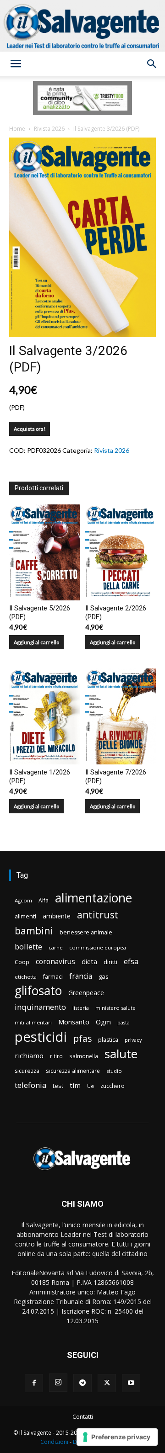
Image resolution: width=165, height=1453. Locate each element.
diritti (110, 962)
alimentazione (93, 897)
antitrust (98, 914)
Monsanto (73, 1022)
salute (121, 1054)
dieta (89, 961)
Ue (90, 1085)
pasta (123, 1022)
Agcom (23, 900)
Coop (22, 962)
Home (17, 129)
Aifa (43, 900)
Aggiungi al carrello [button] (36, 642)
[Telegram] (82, 1383)
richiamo (29, 1055)
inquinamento (40, 1007)
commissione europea (97, 947)
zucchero (112, 1086)
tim (75, 1085)
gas (104, 976)
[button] (15, 64)
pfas (82, 1039)
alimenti (25, 916)
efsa (131, 961)
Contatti (82, 1417)
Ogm (103, 1022)
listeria (80, 1007)
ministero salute (115, 1007)
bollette (28, 946)
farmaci (53, 977)
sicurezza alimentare (73, 1070)
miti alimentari (33, 1022)
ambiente (57, 916)
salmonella (83, 1056)
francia (80, 976)
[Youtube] (131, 1383)
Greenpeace (86, 992)
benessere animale (86, 932)
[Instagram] (58, 1382)
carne (56, 947)
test (58, 1086)
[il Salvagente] (82, 26)
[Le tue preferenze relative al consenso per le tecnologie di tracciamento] (117, 1437)
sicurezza (27, 1071)
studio (114, 1070)
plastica (108, 1040)
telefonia (30, 1085)
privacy (133, 1039)
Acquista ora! (29, 429)
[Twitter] (107, 1383)
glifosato (38, 991)
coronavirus (55, 961)
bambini (34, 930)
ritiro (56, 1056)
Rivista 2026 (49, 129)
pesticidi (41, 1037)
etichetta (26, 976)
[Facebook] (34, 1383)
